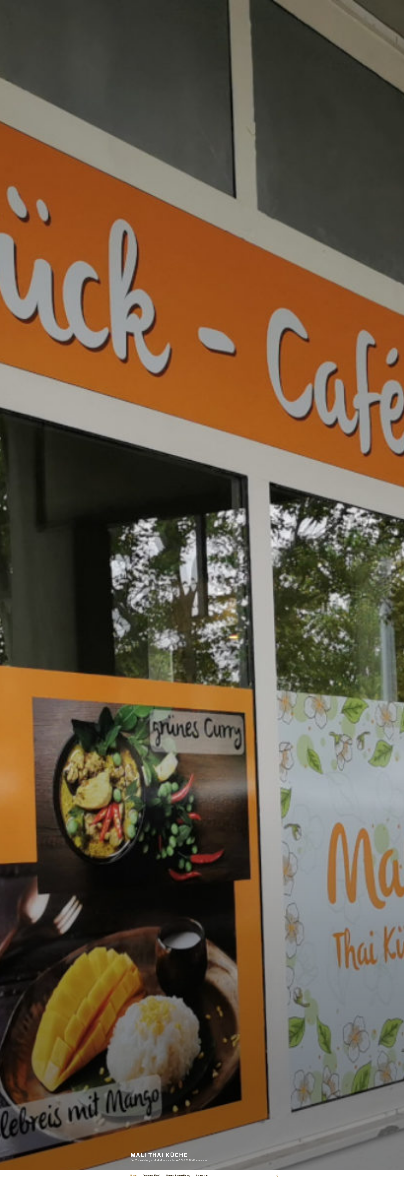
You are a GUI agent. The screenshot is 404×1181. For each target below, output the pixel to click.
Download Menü (151, 1175)
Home (133, 1175)
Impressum (202, 1175)
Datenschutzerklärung (178, 1175)
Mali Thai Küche (159, 1155)
